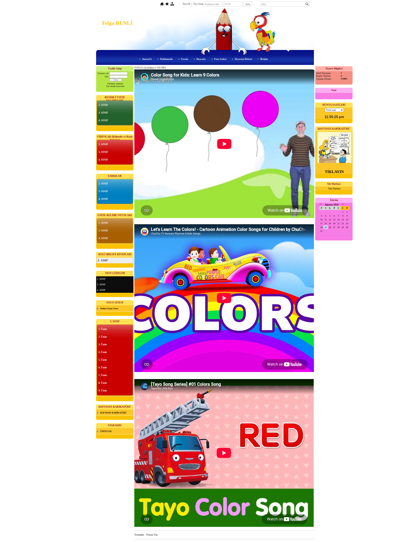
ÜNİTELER (105, 431)
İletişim (264, 59)
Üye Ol (186, 4)
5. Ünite (102, 359)
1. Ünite (102, 329)
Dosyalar (201, 59)
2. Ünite (102, 336)
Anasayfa (147, 59)
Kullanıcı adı (103, 73)
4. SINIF (103, 120)
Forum (184, 59)
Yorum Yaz (152, 534)
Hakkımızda (166, 59)
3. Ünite (102, 344)
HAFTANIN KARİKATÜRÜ (113, 413)
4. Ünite (102, 352)
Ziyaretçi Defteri (243, 59)
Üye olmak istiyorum (115, 86)
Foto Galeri (220, 59)
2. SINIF (103, 105)
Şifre (107, 76)
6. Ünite (102, 367)
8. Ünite (102, 382)
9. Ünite (102, 390)
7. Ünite (102, 375)
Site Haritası (334, 188)
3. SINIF (103, 112)
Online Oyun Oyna (109, 308)
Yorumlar (139, 534)
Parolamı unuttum (115, 83)
